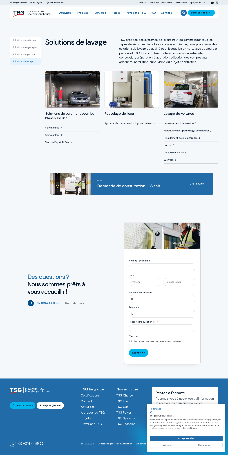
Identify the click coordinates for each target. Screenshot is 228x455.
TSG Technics (125, 424)
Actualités (154, 2)
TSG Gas (122, 407)
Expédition (138, 352)
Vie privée (141, 443)
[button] (157, 409)
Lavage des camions (175, 152)
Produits (82, 13)
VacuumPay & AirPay (57, 142)
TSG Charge (124, 395)
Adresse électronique (141, 292)
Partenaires (166, 2)
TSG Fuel (122, 401)
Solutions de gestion (24, 54)
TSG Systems (125, 418)
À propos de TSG (197, 2)
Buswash (169, 159)
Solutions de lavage (23, 61)
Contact (166, 13)
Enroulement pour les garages (181, 138)
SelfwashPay (52, 127)
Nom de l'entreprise (140, 260)
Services (100, 13)
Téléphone (134, 307)
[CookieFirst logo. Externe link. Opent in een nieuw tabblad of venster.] (151, 412)
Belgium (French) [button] (51, 405)
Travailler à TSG (135, 13)
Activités (65, 13)
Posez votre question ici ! (143, 321)
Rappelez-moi (74, 303)
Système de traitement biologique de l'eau (128, 123)
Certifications (181, 2)
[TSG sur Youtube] (211, 2)
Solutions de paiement (25, 40)
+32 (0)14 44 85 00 (48, 303)
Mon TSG (143, 2)
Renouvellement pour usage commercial (186, 130)
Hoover (168, 145)
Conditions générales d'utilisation (115, 443)
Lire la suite (197, 183)
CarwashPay (52, 135)
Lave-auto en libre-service (179, 123)
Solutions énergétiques (25, 47)
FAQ (153, 13)
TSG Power (123, 412)
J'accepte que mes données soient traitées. (157, 341)
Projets (115, 13)
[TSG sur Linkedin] (216, 2)
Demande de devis (201, 12)
